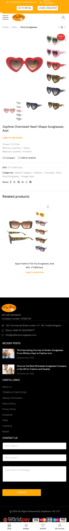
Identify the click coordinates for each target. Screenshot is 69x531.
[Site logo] (18, 17)
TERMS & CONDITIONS (14, 392)
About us (6, 386)
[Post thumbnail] (8, 354)
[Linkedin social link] (23, 182)
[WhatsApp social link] (26, 182)
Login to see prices (12, 137)
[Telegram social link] (30, 182)
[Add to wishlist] (48, 207)
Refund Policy (9, 403)
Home (5, 27)
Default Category (23, 172)
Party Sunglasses (29, 27)
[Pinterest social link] (19, 182)
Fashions (38, 172)
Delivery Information (12, 398)
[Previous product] (58, 27)
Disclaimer (7, 414)
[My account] (63, 17)
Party (14, 27)
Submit (21, 492)
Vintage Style (27, 176)
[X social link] (14, 182)
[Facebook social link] (10, 182)
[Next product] (65, 27)
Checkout (7, 426)
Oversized (49, 172)
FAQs (5, 420)
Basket (5, 431)
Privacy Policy (9, 409)
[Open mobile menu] (5, 17)
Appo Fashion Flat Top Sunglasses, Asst (34, 263)
